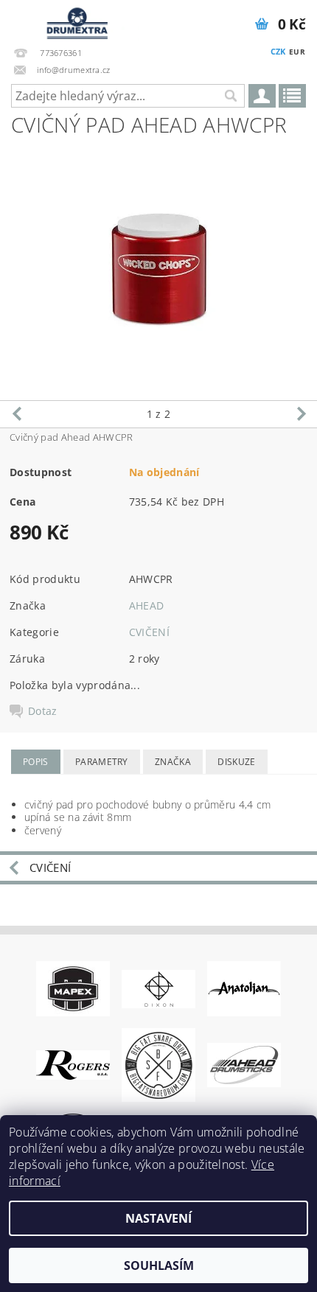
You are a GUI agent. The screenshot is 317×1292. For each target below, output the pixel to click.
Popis (36, 761)
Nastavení (158, 1218)
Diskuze (236, 761)
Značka (173, 761)
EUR (297, 51)
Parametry (101, 761)
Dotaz (43, 711)
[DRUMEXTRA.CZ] (75, 19)
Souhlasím (159, 1265)
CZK (278, 51)
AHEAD (146, 605)
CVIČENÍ (149, 632)
